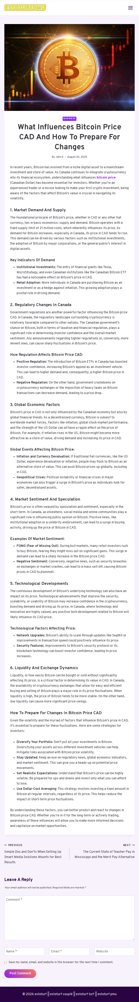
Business (69, 118)
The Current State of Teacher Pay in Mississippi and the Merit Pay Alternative (105, 851)
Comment (14, 900)
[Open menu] (130, 7)
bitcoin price (106, 178)
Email (56, 952)
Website (102, 952)
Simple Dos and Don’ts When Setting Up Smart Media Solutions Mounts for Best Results (33, 854)
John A (60, 157)
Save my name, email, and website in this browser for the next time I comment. (61, 962)
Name (11, 952)
